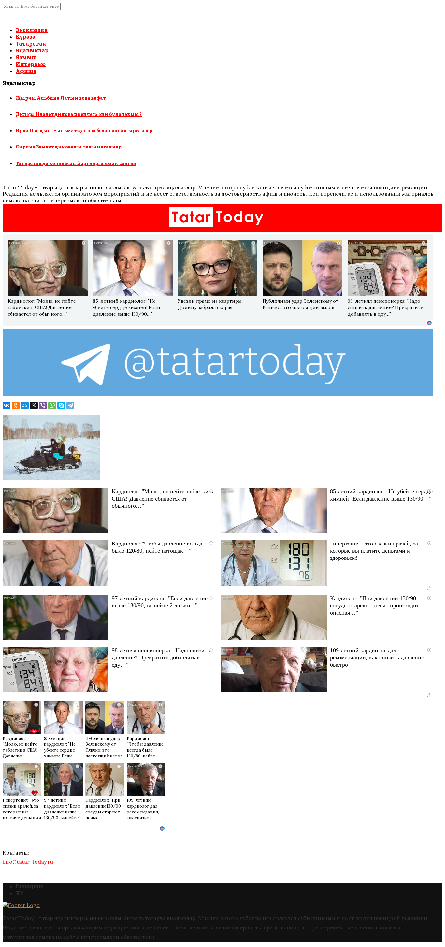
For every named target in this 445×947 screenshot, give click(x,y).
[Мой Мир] (25, 405)
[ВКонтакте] (6, 405)
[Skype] (61, 405)
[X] (34, 405)
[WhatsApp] (52, 405)
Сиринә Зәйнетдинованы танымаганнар (68, 147)
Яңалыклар (32, 50)
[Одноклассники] (16, 405)
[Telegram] (70, 405)
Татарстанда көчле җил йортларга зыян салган (76, 163)
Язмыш (26, 57)
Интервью (31, 64)
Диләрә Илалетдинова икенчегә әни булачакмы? (79, 114)
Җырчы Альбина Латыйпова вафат (61, 98)
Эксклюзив (32, 29)
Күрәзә (25, 36)
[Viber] (43, 405)
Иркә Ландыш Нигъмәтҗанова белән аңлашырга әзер (84, 130)
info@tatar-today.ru (28, 861)
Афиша (26, 70)
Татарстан (31, 43)
